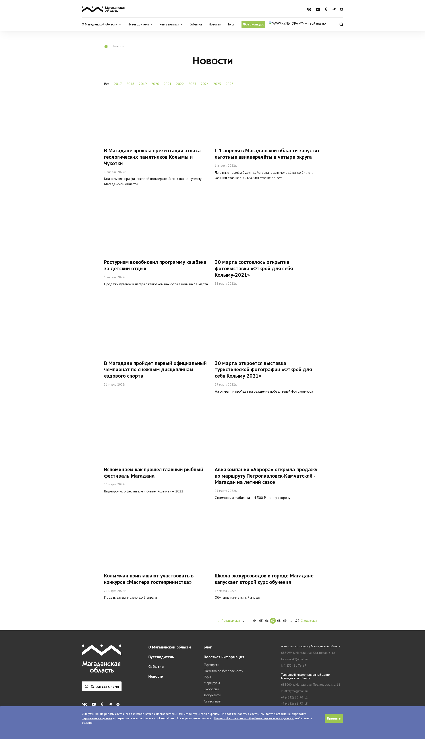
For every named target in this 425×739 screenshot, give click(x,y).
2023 (192, 83)
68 (279, 621)
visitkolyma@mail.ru (294, 691)
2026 (230, 83)
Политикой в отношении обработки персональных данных (253, 718)
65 (261, 621)
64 (255, 621)
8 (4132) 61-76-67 (293, 666)
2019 (143, 83)
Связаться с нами (105, 686)
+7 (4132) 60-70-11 (294, 697)
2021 (168, 83)
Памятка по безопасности (223, 671)
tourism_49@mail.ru (294, 659)
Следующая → (311, 621)
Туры (207, 677)
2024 (205, 83)
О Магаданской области (169, 647)
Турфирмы (211, 664)
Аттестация (212, 701)
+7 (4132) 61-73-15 (294, 704)
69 (285, 621)
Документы (212, 695)
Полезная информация (224, 656)
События (196, 24)
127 (296, 621)
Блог (231, 24)
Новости (215, 24)
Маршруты (212, 683)
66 (267, 621)
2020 (155, 83)
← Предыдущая (229, 621)
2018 (130, 83)
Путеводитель (161, 656)
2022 (180, 83)
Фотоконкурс (253, 24)
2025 (217, 83)
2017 (118, 83)
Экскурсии (211, 689)
